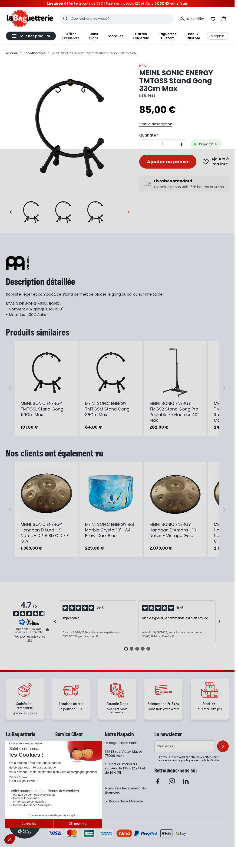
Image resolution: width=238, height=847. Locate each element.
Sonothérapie (35, 53)
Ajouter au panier (168, 161)
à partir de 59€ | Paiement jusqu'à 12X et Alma (117, 3)
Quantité (147, 135)
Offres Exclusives (70, 36)
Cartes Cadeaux (141, 36)
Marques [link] (115, 36)
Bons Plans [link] (94, 36)
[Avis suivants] (219, 622)
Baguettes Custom (168, 36)
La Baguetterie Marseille (124, 801)
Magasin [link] (217, 36)
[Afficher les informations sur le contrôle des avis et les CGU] (47, 630)
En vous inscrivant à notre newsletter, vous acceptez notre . (189, 759)
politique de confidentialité (200, 760)
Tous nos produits (34, 36)
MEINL (143, 65)
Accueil (12, 53)
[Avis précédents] (55, 622)
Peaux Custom (193, 36)
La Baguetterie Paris (121, 742)
